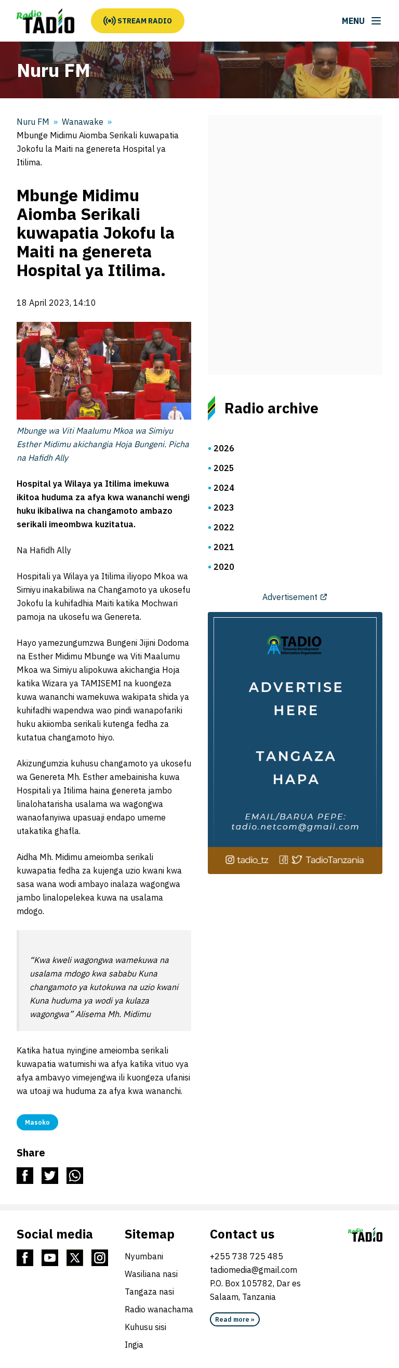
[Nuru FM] (45, 20)
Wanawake (82, 121)
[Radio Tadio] (365, 1234)
